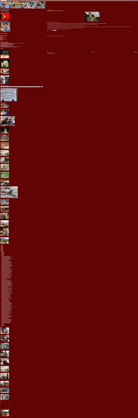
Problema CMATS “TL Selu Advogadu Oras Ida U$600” (6, 297)
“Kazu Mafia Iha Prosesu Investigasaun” (5, 317)
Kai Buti (2, 36)
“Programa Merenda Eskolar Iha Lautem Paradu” (6, 259)
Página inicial (93, 52)
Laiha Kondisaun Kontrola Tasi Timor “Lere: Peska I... (6, 310)
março (2, 324)
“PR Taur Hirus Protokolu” (3, 279)
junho (2, 255)
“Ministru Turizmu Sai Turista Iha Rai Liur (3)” (5, 260)
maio (2, 323)
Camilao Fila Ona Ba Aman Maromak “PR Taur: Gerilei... (6, 316)
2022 (1, 248)
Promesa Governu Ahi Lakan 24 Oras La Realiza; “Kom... (6, 271)
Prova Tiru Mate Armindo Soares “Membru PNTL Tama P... (6, 264)
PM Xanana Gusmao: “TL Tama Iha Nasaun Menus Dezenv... (7, 286)
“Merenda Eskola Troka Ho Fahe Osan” (5, 311)
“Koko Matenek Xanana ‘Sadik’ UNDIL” (5, 306)
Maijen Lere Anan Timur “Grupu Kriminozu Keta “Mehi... (6, 307)
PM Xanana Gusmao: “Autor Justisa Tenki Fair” (5, 300)
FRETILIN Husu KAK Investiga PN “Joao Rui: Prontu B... (6, 293)
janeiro (2, 325)
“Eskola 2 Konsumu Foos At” (4, 314)
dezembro (3, 252)
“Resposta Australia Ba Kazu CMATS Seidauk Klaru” (6, 266)
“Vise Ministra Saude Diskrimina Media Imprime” (6, 322)
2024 (1, 247)
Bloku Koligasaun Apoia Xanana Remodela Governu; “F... (6, 282)
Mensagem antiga (136, 52)
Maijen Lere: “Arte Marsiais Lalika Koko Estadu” (5, 276)
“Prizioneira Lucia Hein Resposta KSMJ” (5, 281)
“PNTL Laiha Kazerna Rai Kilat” (3, 44)
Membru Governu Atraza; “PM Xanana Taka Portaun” (6, 302)
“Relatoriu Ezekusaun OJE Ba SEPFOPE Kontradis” (6, 283)
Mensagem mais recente (49, 52)
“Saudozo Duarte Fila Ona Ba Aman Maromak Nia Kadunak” (7, 315)
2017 (1, 249)
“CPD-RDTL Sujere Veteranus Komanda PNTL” (5, 295)
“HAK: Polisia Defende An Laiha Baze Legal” (5, 305)
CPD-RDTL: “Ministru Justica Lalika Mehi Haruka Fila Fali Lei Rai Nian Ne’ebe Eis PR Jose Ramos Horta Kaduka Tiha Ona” (12, 43)
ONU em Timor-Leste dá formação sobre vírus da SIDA (6, 320)
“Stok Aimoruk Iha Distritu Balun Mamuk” (5, 318)
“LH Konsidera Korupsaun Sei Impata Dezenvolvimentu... (6, 290)
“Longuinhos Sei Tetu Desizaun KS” (4, 274)
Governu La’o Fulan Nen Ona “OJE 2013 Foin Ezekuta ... (6, 313)
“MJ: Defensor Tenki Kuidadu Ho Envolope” (5, 280)
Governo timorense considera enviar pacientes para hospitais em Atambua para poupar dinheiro (10, 46)
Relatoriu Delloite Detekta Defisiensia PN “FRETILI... (6, 261)
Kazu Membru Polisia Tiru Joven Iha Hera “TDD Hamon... (6, 270)
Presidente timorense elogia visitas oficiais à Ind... (6, 256)
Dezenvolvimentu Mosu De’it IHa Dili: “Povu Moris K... (6, 262)
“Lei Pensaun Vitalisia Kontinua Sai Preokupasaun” (6, 321)
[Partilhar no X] (54, 30)
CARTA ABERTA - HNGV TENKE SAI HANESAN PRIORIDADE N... (7, 284)
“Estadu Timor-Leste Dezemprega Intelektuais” (5, 263)
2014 (1, 251)
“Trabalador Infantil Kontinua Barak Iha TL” (5, 301)
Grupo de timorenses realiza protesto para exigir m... (6, 272)
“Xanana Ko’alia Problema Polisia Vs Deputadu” (5, 304)
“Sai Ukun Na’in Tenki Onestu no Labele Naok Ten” (6, 292)
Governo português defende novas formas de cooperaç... (6, 291)
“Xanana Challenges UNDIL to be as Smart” (5, 296)
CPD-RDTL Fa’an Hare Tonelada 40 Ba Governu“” (6, 287)
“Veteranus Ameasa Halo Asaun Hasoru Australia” (6, 273)
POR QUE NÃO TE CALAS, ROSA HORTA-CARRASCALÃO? (6, 45)
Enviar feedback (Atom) (52, 53)
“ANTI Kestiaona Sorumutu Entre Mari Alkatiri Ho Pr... (6, 285)
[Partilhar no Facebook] (55, 30)
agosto (2, 254)
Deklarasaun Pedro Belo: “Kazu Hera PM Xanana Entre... (6, 303)
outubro (2, 253)
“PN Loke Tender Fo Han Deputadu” (4, 294)
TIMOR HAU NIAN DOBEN (14, 3)
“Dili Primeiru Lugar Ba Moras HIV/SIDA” (5, 312)
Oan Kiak (2, 38)
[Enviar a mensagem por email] (53, 30)
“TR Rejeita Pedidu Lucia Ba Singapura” (5, 269)
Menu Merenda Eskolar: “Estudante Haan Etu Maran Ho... (6, 275)
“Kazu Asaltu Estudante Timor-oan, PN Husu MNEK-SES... (6, 265)
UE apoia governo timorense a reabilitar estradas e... (6, 277)
